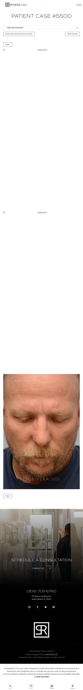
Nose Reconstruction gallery (19, 34)
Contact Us (38, 568)
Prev (8, 44)
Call (10, 688)
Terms (43, 651)
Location (72, 688)
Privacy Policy (34, 651)
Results (52, 688)
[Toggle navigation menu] (78, 5)
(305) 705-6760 (41, 591)
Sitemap (50, 651)
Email (31, 688)
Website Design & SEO (33, 654)
